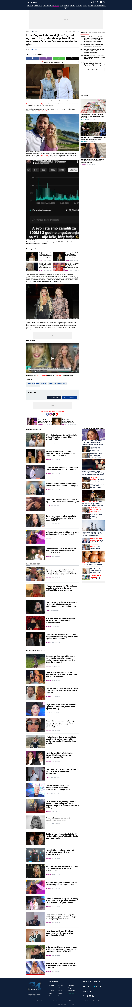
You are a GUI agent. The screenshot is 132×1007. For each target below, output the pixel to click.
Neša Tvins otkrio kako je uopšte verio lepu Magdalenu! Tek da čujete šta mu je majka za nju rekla (62, 917)
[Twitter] (104, 2)
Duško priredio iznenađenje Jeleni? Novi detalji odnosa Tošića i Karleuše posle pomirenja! (62, 836)
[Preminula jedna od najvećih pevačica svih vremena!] (35, 822)
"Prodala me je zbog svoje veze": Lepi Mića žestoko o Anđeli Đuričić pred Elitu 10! (94, 57)
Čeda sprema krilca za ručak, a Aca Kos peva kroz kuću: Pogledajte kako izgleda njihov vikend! (62, 637)
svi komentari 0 (54, 397)
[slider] (52, 369)
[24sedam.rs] (31, 2)
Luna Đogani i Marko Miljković (57, 383)
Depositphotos (97, 1001)
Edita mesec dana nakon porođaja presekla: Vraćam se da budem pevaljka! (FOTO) (92, 161)
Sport (50, 5)
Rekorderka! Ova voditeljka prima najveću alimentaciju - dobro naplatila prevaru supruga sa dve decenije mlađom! (60, 659)
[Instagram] (98, 2)
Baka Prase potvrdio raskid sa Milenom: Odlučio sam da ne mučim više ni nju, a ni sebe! (61, 674)
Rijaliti (66, 8)
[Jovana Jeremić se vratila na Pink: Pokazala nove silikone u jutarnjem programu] (35, 968)
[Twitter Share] (72, 58)
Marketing (55, 1001)
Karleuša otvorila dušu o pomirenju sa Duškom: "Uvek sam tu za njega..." (62, 485)
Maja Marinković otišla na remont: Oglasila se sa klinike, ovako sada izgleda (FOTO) (61, 707)
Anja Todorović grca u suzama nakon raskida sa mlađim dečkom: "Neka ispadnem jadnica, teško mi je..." (62, 949)
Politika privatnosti (74, 1001)
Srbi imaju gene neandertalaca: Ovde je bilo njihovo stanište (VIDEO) (93, 138)
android (44, 376)
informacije (45, 155)
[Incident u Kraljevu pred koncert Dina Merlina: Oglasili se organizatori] (35, 537)
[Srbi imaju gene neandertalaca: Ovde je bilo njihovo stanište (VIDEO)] (93, 129)
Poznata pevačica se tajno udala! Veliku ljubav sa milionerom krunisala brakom (60, 621)
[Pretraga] (92, 2)
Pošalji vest (64, 1001)
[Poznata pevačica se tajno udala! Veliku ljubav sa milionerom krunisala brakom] (35, 623)
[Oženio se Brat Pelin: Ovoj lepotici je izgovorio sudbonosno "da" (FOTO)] (35, 472)
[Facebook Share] (32, 58)
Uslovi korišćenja (86, 1001)
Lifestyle (79, 5)
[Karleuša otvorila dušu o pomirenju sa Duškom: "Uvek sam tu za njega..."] (35, 488)
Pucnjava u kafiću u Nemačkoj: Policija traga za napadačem (93, 45)
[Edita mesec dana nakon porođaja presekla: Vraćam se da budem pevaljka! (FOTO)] (93, 150)
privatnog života (42, 111)
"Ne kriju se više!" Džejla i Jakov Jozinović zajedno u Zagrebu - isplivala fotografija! (59, 755)
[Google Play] (98, 986)
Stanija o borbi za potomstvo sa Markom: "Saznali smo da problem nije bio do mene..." (45, 421)
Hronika (66, 5)
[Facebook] (95, 2)
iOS (38, 376)
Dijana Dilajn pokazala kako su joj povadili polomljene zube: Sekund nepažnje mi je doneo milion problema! (60, 724)
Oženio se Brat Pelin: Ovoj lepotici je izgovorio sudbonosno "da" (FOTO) (62, 469)
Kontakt (39, 1001)
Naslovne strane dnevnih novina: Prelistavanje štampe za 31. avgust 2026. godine (92, 116)
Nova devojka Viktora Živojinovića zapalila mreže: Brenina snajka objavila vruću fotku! (61, 933)
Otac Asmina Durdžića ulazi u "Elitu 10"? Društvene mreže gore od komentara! (61, 771)
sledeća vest (66, 418)
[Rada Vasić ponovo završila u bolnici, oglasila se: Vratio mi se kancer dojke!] (35, 504)
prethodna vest (43, 418)
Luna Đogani (30, 104)
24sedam (58, 376)
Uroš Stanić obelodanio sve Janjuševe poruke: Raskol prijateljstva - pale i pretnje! (58, 788)
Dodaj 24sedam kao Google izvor (53, 62)
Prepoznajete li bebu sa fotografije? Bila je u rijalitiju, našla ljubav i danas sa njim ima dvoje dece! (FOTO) (45, 265)
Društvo (72, 5)
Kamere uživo (38, 5)
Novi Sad (71, 993)
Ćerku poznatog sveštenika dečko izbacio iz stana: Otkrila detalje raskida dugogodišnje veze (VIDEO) (61, 572)
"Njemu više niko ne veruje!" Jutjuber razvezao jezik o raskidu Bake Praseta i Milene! (62, 691)
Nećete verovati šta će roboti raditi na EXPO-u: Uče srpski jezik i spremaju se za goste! (94, 51)
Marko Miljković (41, 104)
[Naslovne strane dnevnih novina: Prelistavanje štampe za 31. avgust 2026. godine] (93, 106)
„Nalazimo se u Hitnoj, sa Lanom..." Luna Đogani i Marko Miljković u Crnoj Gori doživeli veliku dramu (72, 265)
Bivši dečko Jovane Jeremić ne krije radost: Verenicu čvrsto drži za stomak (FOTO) (61, 437)
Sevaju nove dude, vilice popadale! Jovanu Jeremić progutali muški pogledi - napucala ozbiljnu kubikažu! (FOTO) (62, 805)
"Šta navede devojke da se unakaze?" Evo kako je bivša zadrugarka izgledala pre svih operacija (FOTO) (62, 604)
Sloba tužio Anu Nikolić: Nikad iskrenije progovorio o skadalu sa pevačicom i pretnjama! (60, 453)
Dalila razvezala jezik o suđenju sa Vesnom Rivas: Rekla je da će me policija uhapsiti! (61, 550)
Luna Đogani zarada (33, 386)
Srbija (96, 5)
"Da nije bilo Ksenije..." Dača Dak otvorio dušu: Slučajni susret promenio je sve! (60, 852)
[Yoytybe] (101, 2)
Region (70, 988)
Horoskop (102, 5)
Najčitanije (93, 33)
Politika (45, 5)
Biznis (85, 5)
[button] (52, 358)
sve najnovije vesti (93, 69)
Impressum (47, 1001)
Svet (61, 5)
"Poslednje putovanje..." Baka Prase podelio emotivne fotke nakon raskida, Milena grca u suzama (61, 588)
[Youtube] (57, 414)
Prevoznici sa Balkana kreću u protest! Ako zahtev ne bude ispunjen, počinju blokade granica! (94, 63)
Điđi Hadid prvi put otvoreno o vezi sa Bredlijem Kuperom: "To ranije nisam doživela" (68, 421)
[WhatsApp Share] (59, 58)
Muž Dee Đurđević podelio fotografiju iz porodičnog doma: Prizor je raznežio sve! (62, 868)
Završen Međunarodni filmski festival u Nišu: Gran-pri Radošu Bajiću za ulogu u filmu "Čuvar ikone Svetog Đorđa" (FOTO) (93, 39)
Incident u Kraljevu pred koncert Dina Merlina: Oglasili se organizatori (62, 533)
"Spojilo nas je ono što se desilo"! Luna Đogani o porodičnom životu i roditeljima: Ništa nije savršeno (45, 255)
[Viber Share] (45, 58)
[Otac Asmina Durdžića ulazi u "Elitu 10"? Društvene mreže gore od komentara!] (35, 774)
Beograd (71, 985)
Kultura (90, 5)
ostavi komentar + (69, 397)
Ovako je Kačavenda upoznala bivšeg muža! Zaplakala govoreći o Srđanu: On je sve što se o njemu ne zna (62, 901)
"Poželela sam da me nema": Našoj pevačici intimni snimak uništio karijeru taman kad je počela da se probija (61, 740)
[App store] (87, 986)
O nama (33, 1001)
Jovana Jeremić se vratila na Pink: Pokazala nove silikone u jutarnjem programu (61, 965)
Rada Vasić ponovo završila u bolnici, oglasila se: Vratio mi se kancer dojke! (62, 501)
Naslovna (28, 31)
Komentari (101, 33)
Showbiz (56, 5)
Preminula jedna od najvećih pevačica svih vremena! (58, 819)
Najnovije (30, 5)
